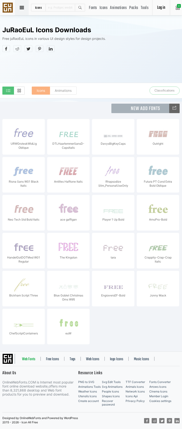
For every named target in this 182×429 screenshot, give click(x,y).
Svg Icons (8, 8)
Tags (72, 359)
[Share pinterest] (39, 48)
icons (38, 7)
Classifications (165, 90)
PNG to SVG (86, 382)
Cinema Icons (158, 391)
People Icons (110, 391)
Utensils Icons (87, 396)
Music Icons (141, 359)
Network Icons (135, 391)
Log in (161, 7)
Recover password (108, 402)
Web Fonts (28, 359)
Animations (118, 8)
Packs (133, 8)
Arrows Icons (157, 386)
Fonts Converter (160, 382)
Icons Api (132, 396)
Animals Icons (135, 386)
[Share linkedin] (51, 48)
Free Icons (52, 359)
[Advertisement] (91, 67)
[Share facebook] (6, 48)
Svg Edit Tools (111, 382)
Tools (145, 8)
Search (80, 7)
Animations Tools (89, 386)
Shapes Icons (111, 396)
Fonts (93, 8)
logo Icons (116, 359)
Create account (88, 401)
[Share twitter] (28, 48)
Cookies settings (160, 401)
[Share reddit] (17, 48)
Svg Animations (112, 386)
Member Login (158, 396)
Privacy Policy (135, 401)
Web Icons (92, 359)
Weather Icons (87, 391)
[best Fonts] (174, 108)
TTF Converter (135, 382)
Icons (104, 8)
